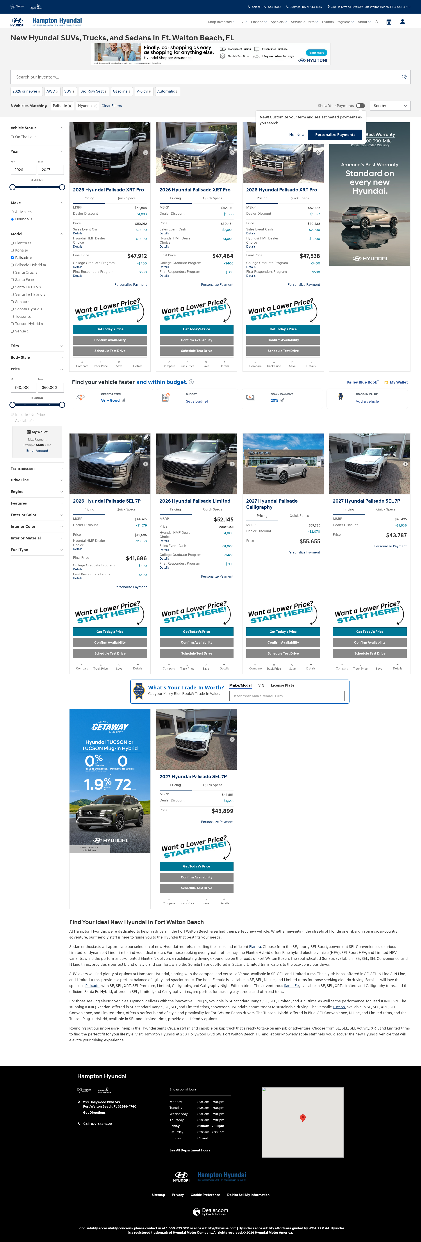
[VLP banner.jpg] (210, 54)
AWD (52, 91)
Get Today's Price (109, 329)
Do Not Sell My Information (248, 1195)
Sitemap (158, 1195)
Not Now (297, 134)
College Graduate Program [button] (94, 265)
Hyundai (85, 105)
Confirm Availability (110, 340)
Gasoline (121, 91)
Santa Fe (291, 985)
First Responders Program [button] (93, 274)
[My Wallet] (389, 22)
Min (13, 161)
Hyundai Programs (336, 22)
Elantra (255, 946)
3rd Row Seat (93, 91)
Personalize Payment (130, 285)
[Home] (19, 22)
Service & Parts (302, 22)
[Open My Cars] (401, 22)
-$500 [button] (142, 272)
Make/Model (240, 685)
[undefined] (210, 54)
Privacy (178, 1195)
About (362, 22)
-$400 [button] (142, 263)
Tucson (339, 1007)
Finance (257, 22)
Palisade (60, 105)
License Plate (282, 685)
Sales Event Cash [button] (86, 231)
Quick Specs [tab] (126, 198)
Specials (277, 22)
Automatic (167, 91)
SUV (69, 91)
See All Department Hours (189, 1150)
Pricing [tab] (89, 198)
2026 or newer (26, 91)
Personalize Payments (335, 134)
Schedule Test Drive (110, 351)
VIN (261, 685)
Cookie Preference (205, 1195)
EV (241, 22)
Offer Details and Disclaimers (88, 849)
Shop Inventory (220, 22)
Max (40, 161)
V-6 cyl (144, 91)
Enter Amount (37, 451)
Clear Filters (112, 105)
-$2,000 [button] (140, 230)
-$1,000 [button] (141, 239)
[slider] (12, 187)
